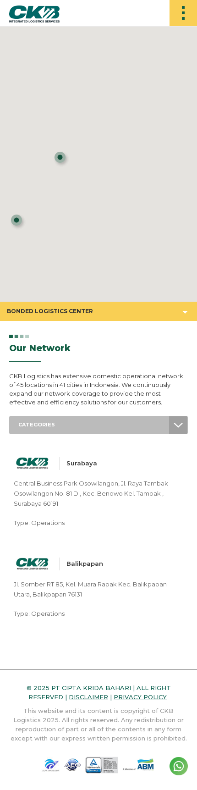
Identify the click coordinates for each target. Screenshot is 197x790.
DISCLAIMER (88, 697)
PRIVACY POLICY (140, 697)
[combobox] (98, 425)
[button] (18, 222)
